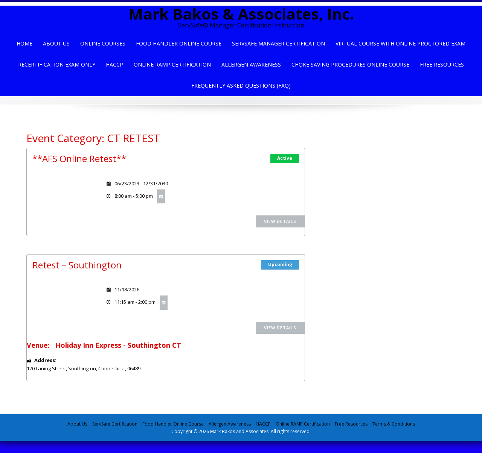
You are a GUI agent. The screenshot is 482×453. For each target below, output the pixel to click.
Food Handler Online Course (178, 43)
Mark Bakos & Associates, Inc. (241, 13)
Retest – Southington (77, 265)
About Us (56, 43)
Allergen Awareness (251, 64)
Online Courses (102, 43)
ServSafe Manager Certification (278, 43)
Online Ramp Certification (172, 64)
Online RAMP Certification (303, 424)
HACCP (114, 64)
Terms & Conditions (393, 424)
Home (24, 43)
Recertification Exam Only (56, 64)
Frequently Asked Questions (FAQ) (241, 85)
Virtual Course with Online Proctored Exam (400, 43)
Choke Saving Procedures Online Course (350, 64)
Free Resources (442, 64)
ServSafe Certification (114, 424)
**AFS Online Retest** (79, 158)
